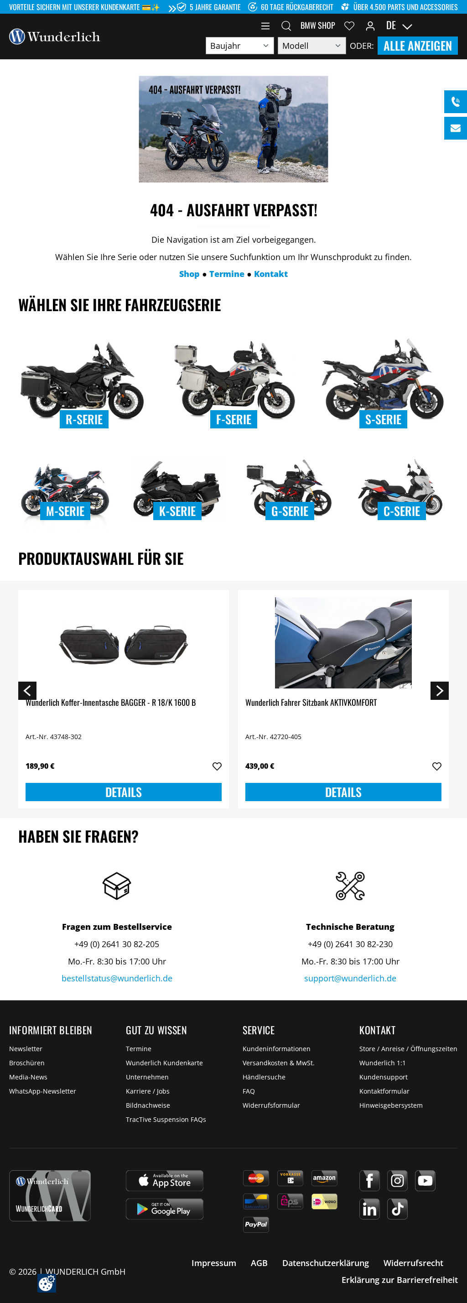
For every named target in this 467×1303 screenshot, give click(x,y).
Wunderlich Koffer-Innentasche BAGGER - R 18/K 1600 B (111, 703)
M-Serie (65, 511)
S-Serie (383, 419)
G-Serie (289, 511)
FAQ (249, 1091)
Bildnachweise (148, 1105)
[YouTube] (425, 1180)
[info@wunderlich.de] (455, 128)
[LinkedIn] (369, 1209)
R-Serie (84, 419)
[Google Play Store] (164, 1209)
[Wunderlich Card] (50, 1195)
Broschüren (27, 1062)
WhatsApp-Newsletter (42, 1091)
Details (123, 792)
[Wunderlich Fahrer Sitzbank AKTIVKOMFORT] (343, 642)
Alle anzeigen (418, 45)
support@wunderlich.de (350, 978)
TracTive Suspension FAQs (166, 1119)
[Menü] (265, 25)
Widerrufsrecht (413, 1262)
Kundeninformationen (277, 1048)
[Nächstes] (440, 690)
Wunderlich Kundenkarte (164, 1062)
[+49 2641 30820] (455, 101)
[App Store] (164, 1180)
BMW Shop (318, 25)
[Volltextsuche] (286, 25)
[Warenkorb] (452, 25)
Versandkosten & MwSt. (279, 1062)
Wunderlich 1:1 (382, 1062)
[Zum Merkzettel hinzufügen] (217, 766)
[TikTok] (397, 1209)
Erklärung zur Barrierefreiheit (400, 1279)
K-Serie (177, 511)
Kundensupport (383, 1077)
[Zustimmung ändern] (46, 1283)
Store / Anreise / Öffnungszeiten (408, 1048)
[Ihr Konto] (370, 25)
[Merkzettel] (349, 25)
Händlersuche (264, 1077)
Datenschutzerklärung (325, 1262)
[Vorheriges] (27, 690)
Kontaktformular (384, 1091)
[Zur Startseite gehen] (54, 35)
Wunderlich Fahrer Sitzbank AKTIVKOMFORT (311, 703)
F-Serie (233, 419)
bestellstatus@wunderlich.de (117, 978)
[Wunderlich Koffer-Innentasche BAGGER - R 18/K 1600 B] (124, 642)
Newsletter (25, 1048)
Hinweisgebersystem (391, 1105)
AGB (259, 1262)
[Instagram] (397, 1180)
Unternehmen (147, 1077)
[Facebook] (369, 1180)
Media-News (28, 1077)
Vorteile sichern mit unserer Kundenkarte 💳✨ (84, 6)
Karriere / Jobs (148, 1091)
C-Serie (402, 511)
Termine (138, 1048)
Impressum (214, 1262)
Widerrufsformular (271, 1105)
